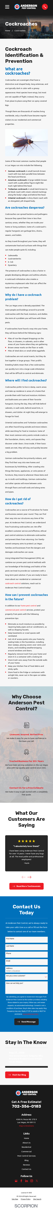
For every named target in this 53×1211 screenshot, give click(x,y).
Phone (8, 953)
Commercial (26, 1151)
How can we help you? (14, 983)
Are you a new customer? (15, 976)
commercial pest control (15, 610)
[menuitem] (15, 1199)
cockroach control (13, 583)
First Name (10, 939)
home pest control (28, 606)
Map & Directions (26, 1126)
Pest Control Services (26, 1156)
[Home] (25, 7)
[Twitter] (36, 1180)
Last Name (10, 946)
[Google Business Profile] (16, 1180)
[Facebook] (21, 1180)
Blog (26, 1160)
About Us (26, 1143)
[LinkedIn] (26, 1180)
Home (26, 1138)
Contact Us (26, 1169)
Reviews (26, 1165)
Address (9, 968)
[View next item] (29, 877)
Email (8, 961)
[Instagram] (31, 1180)
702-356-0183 (26, 1106)
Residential (26, 1147)
